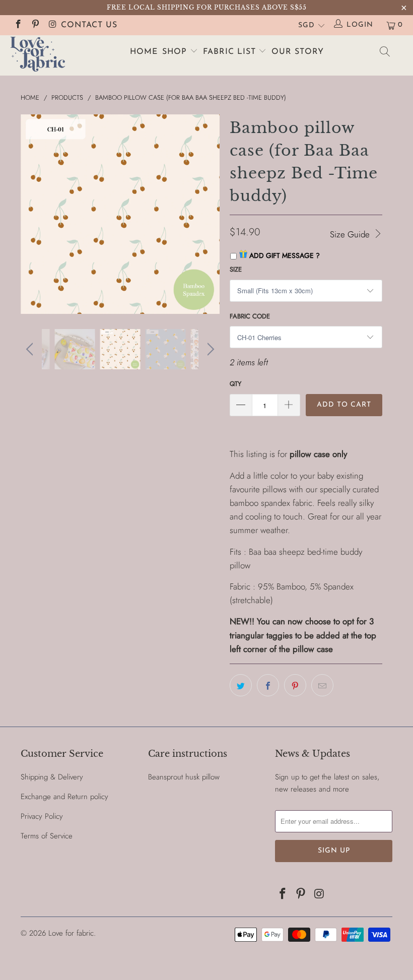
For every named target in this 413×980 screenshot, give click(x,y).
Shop (176, 52)
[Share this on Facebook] (268, 685)
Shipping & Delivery (52, 776)
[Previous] (31, 213)
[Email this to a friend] (322, 685)
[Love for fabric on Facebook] (18, 25)
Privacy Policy (42, 816)
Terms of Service (47, 835)
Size (236, 269)
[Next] (209, 213)
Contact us (89, 25)
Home (144, 52)
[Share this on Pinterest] (295, 685)
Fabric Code (250, 316)
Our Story (297, 52)
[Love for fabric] (38, 55)
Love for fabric (71, 933)
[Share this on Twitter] (241, 685)
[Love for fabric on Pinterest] (35, 25)
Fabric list (231, 52)
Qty (235, 383)
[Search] (385, 53)
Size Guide (351, 234)
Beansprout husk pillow (184, 776)
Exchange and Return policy (64, 796)
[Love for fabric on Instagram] (52, 25)
